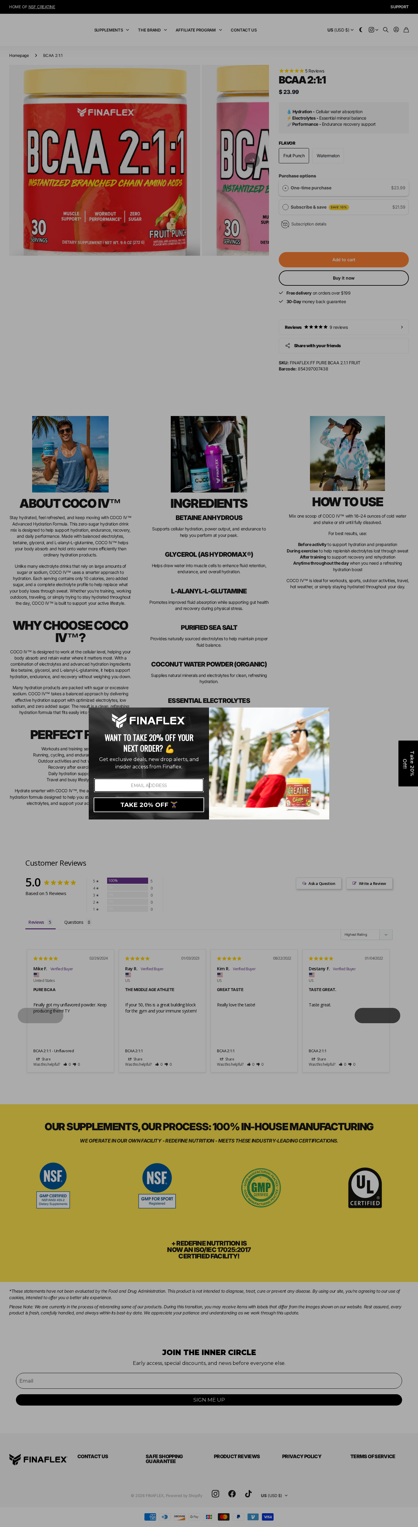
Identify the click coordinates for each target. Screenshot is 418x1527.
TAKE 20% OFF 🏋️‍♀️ (149, 804)
